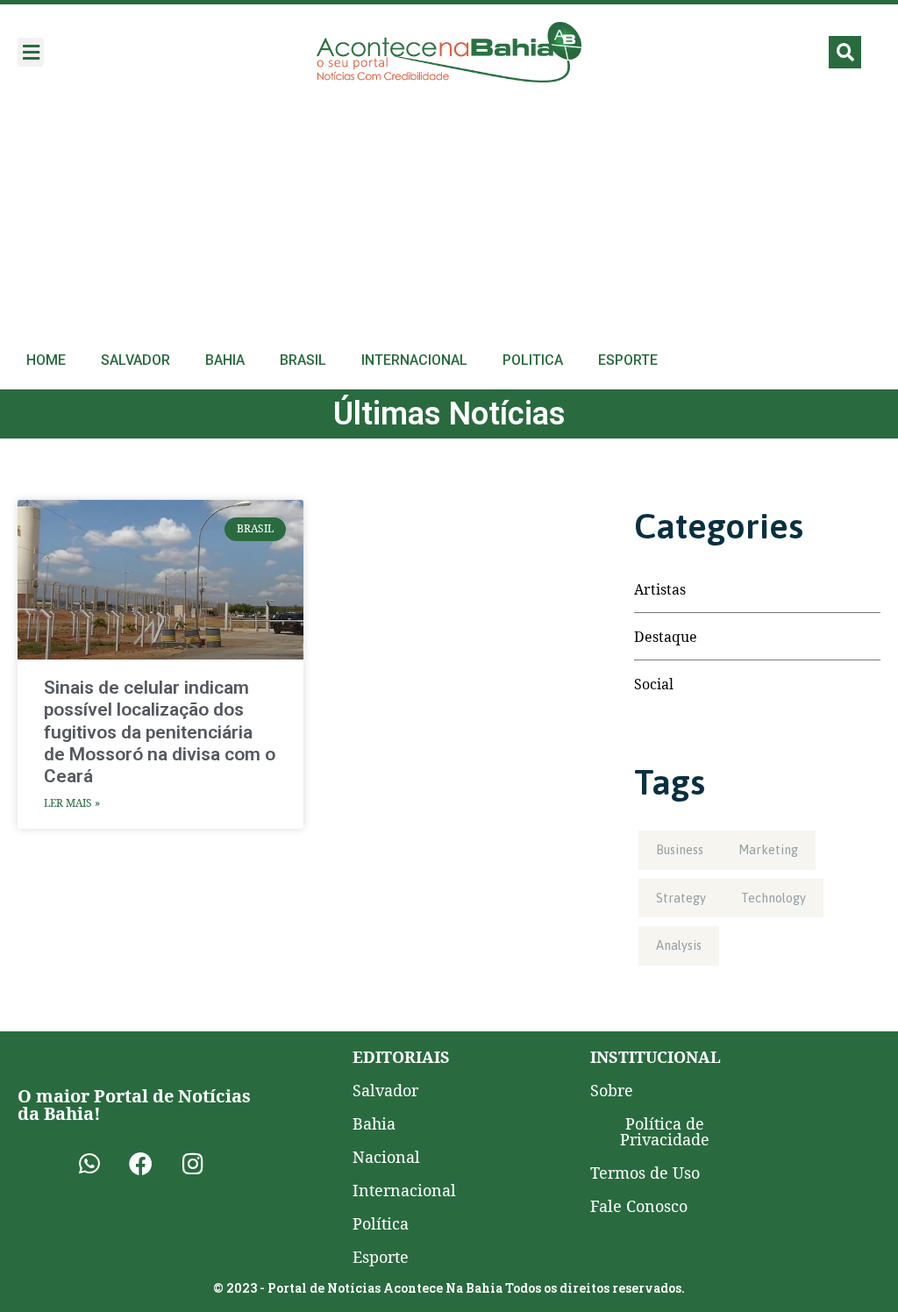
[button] (31, 52)
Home (46, 360)
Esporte (628, 360)
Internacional (414, 360)
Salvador (135, 360)
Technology (773, 898)
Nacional (386, 1156)
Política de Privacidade (664, 1131)
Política (381, 1223)
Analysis (679, 945)
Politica (532, 360)
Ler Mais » (72, 802)
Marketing (768, 850)
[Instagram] (193, 1163)
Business (679, 850)
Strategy (681, 898)
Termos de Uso (645, 1172)
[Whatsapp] (89, 1163)
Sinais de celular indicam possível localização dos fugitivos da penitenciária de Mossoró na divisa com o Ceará (159, 732)
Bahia (225, 360)
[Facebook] (141, 1163)
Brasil (303, 360)
